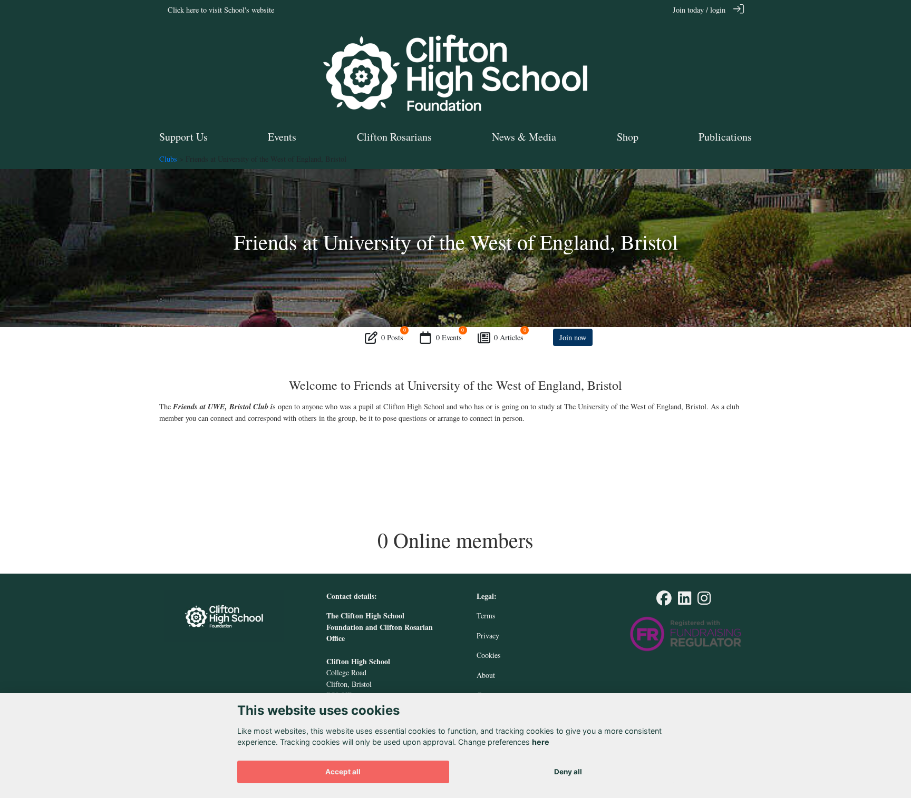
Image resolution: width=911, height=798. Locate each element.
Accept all (343, 771)
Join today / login (699, 10)
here (540, 742)
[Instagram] (704, 601)
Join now (572, 337)
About (486, 675)
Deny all (568, 771)
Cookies (488, 655)
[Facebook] (664, 601)
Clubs (168, 159)
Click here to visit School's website (221, 10)
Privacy (488, 635)
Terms (486, 615)
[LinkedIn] (684, 601)
